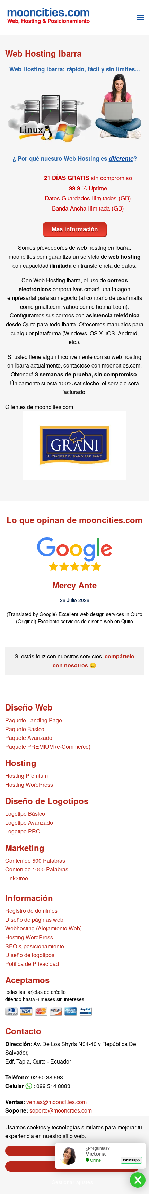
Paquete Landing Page (33, 720)
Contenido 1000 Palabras (36, 869)
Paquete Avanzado (28, 738)
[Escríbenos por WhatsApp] (28, 1086)
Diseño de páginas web (34, 919)
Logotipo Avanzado (29, 822)
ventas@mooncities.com (56, 1102)
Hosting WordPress (29, 785)
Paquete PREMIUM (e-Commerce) (47, 747)
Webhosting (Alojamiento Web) (43, 928)
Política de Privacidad (32, 964)
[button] (140, 17)
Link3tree (16, 878)
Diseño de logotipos (29, 955)
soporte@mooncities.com (60, 1110)
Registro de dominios (31, 910)
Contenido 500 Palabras (35, 860)
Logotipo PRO (22, 831)
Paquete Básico (24, 729)
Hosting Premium (26, 776)
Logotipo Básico (25, 814)
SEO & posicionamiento (34, 946)
